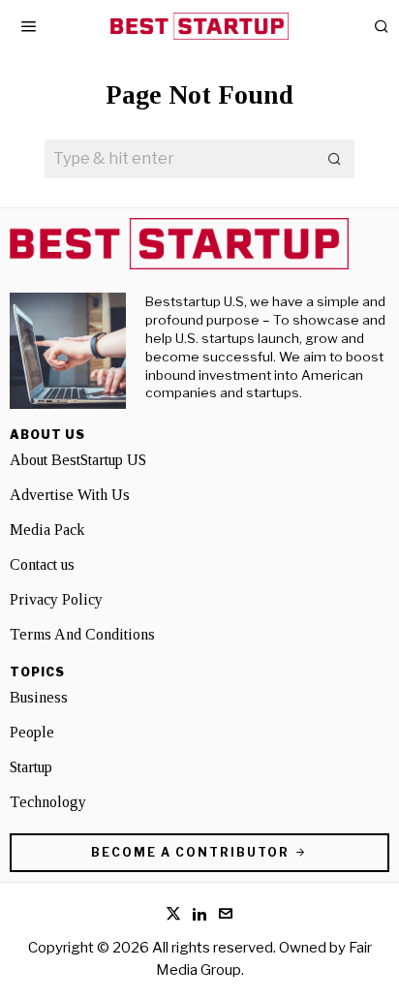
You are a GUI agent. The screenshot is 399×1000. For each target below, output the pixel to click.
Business (39, 697)
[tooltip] (173, 913)
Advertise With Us (70, 494)
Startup (31, 767)
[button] (335, 159)
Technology (48, 802)
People (32, 732)
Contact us (42, 564)
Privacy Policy (56, 599)
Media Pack (47, 529)
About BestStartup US (78, 460)
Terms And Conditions (82, 634)
